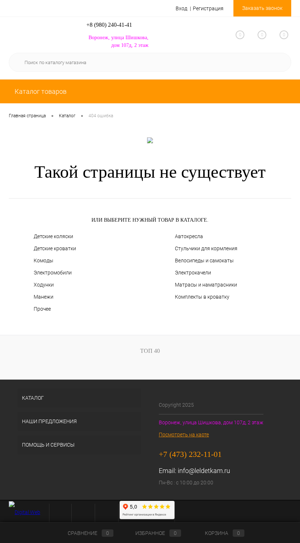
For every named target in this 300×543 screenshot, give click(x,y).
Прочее (42, 309)
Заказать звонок (262, 8)
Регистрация (208, 8)
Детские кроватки (55, 248)
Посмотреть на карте (184, 434)
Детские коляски (53, 236)
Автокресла (189, 236)
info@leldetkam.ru (204, 470)
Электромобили (53, 273)
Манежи (43, 297)
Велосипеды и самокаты (204, 260)
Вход (181, 8)
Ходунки (44, 285)
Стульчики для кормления (206, 248)
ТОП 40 (150, 351)
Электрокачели (193, 273)
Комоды (43, 260)
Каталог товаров (40, 91)
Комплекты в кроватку (202, 297)
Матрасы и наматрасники (206, 285)
